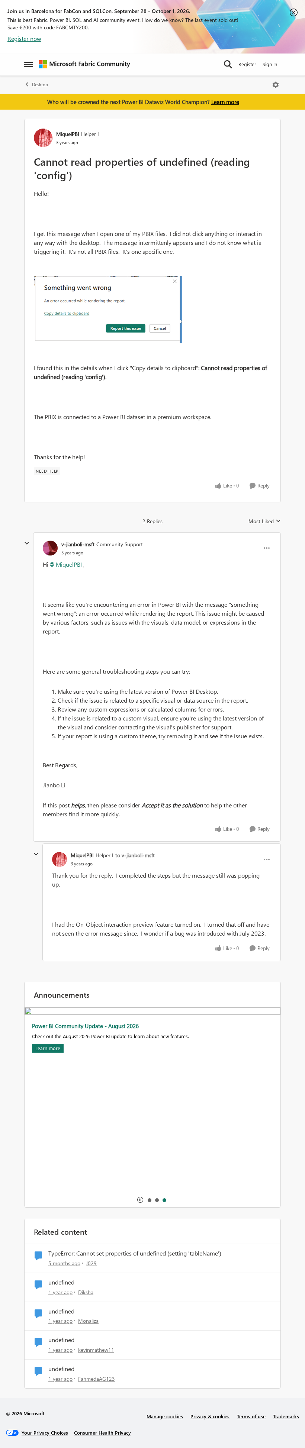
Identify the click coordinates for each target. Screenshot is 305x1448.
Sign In (270, 64)
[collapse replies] (26, 543)
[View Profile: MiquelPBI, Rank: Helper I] (43, 138)
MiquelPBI (67, 133)
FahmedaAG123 (96, 1378)
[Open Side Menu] (28, 64)
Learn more (225, 102)
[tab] (149, 1200)
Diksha (85, 1292)
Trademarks (286, 1416)
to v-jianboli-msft (135, 855)
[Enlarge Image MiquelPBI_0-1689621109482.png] (108, 309)
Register (247, 64)
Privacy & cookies (209, 1416)
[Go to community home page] (84, 64)
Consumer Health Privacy (102, 1432)
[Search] (228, 64)
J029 (91, 1263)
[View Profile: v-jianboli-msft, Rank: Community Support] (50, 548)
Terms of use (251, 1416)
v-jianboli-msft (77, 544)
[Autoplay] (140, 1200)
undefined (61, 1282)
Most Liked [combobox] (264, 521)
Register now (24, 38)
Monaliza (88, 1320)
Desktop (40, 84)
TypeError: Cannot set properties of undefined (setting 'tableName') (134, 1253)
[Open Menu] (275, 85)
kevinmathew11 (96, 1349)
